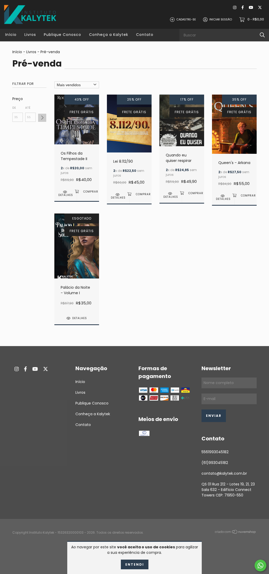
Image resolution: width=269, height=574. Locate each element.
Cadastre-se (186, 19)
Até (28, 108)
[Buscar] (262, 35)
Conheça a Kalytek (108, 34)
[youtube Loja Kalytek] (251, 7)
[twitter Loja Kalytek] (260, 7)
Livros (30, 34)
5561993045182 (215, 452)
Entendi (134, 564)
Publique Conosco (62, 34)
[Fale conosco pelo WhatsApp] (260, 565)
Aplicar (42, 118)
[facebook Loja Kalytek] (242, 7)
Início (11, 34)
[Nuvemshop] (236, 532)
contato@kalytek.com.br (224, 473)
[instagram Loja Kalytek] (235, 7)
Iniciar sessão (220, 19)
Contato (144, 34)
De (14, 108)
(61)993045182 (214, 462)
